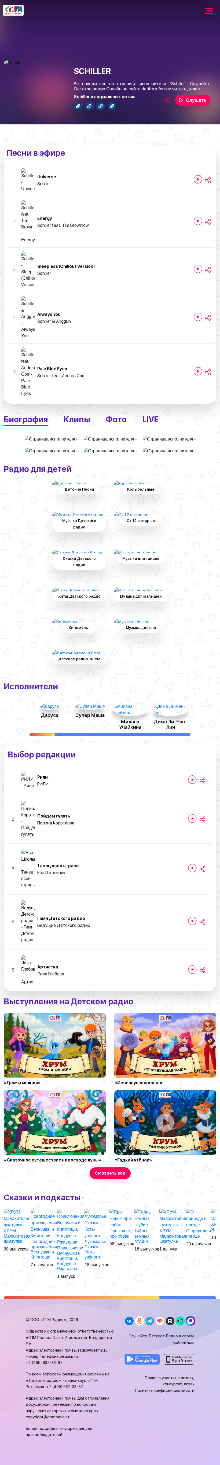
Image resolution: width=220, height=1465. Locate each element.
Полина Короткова (55, 823)
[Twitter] (100, 106)
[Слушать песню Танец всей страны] (192, 868)
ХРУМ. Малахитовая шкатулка (17, 1236)
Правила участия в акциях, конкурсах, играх (169, 1380)
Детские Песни (79, 489)
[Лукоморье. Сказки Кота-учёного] (97, 1224)
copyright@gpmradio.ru (47, 1417)
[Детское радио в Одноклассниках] (139, 1321)
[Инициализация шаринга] (208, 180)
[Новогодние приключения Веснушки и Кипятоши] (44, 1224)
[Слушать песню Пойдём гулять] (192, 818)
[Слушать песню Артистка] (192, 969)
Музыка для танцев (140, 558)
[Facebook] (78, 106)
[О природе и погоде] (198, 1218)
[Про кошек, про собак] (121, 1218)
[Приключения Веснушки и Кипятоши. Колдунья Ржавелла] (71, 1227)
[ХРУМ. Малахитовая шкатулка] (17, 1218)
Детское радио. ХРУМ (79, 659)
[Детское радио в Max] (190, 1321)
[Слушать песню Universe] (198, 179)
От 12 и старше (141, 521)
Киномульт (79, 628)
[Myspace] (112, 106)
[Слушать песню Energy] (198, 221)
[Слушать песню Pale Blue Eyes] (198, 371)
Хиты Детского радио (79, 596)
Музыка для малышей (141, 596)
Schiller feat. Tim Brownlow (63, 225)
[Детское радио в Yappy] (180, 1321)
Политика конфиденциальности (164, 1390)
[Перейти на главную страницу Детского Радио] (13, 10)
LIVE (150, 419)
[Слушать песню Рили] (192, 779)
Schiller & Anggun (54, 321)
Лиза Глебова (50, 973)
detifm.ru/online (156, 88)
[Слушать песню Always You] (198, 317)
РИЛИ (43, 784)
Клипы (77, 419)
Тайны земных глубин (141, 1236)
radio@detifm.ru (93, 1350)
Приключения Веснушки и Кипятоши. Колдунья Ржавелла (71, 1258)
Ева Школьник (51, 872)
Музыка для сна (141, 628)
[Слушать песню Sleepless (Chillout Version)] (198, 269)
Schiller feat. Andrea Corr (61, 375)
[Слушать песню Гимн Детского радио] (192, 921)
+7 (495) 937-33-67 (44, 1362)
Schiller (44, 183)
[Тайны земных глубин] (146, 1218)
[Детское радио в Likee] (159, 1321)
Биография (26, 419)
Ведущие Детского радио (63, 925)
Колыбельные (141, 489)
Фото (116, 419)
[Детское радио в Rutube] (170, 1321)
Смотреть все (110, 1173)
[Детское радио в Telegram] (149, 1321)
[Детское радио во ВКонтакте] (129, 1321)
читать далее (186, 88)
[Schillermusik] (89, 106)
